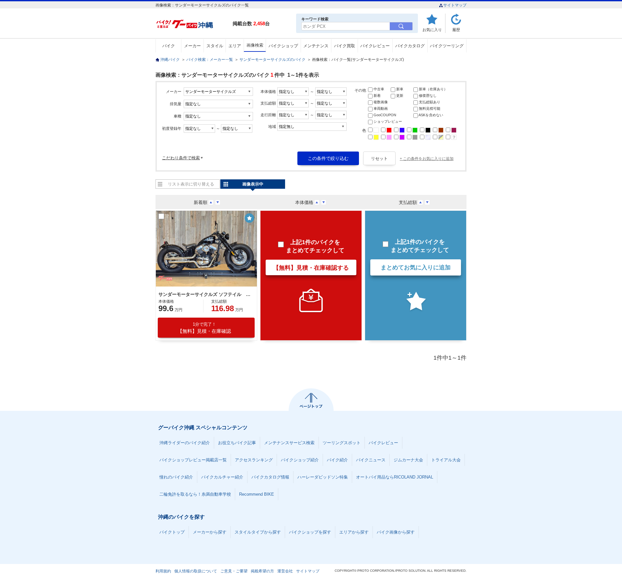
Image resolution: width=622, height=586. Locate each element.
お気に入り (432, 30)
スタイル (214, 45)
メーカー (192, 45)
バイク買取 (344, 45)
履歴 (456, 30)
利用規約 (163, 571)
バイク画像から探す (396, 532)
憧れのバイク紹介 (176, 477)
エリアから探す (354, 532)
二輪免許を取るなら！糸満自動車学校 (195, 494)
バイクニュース (371, 459)
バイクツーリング (447, 45)
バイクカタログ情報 (270, 477)
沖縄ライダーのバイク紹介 (184, 442)
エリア (234, 45)
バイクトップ (172, 532)
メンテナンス (315, 45)
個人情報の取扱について (195, 571)
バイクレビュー (375, 45)
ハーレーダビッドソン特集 (322, 477)
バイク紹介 (337, 459)
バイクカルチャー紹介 (222, 477)
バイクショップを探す (310, 532)
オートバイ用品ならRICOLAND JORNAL (394, 477)
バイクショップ (283, 45)
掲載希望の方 (262, 571)
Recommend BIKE (256, 494)
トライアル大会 (446, 459)
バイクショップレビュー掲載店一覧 (193, 459)
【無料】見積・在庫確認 (204, 328)
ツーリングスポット (342, 442)
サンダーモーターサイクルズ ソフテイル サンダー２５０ (205, 294)
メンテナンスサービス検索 (289, 442)
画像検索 (255, 45)
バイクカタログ (410, 45)
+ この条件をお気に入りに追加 (427, 158)
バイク (168, 45)
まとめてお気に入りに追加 (416, 267)
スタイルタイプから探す (258, 532)
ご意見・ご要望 (234, 571)
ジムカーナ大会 (408, 459)
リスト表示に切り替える (191, 184)
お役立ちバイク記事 (237, 442)
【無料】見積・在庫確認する (311, 268)
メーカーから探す (209, 532)
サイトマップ (454, 5)
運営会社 (285, 571)
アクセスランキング (254, 459)
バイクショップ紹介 (300, 459)
